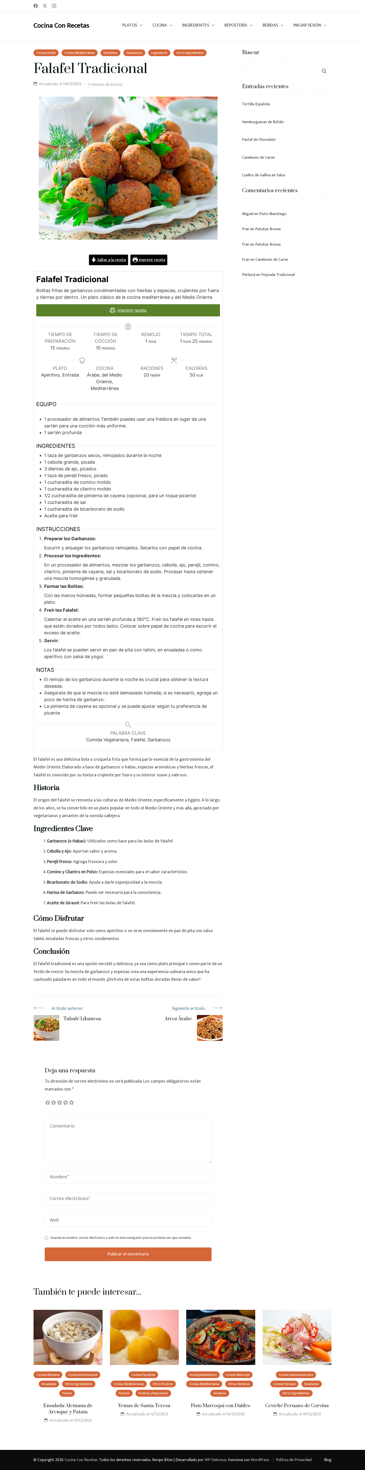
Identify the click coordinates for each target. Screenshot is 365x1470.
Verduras (219, 1393)
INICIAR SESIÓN (307, 25)
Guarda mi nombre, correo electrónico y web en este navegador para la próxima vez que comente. (120, 1238)
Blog (327, 1460)
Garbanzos (134, 53)
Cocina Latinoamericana (296, 1375)
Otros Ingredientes (190, 53)
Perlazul (248, 274)
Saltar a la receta (111, 260)
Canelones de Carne (258, 157)
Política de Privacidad (294, 1460)
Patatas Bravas (268, 229)
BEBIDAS (270, 25)
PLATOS (129, 25)
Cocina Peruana (284, 1384)
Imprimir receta (151, 260)
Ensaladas (49, 1384)
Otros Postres (163, 1384)
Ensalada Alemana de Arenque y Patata (68, 1409)
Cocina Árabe (46, 53)
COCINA (159, 25)
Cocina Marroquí (238, 1375)
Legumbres (159, 53)
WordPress (260, 1460)
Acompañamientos (203, 1375)
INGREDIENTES (195, 25)
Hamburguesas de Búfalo (263, 122)
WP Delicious (215, 1460)
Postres (124, 1393)
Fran (246, 259)
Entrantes (110, 53)
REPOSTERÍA (235, 25)
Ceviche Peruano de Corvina (297, 1406)
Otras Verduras (239, 1384)
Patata (67, 1393)
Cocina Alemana (47, 1375)
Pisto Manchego (273, 214)
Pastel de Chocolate (258, 139)
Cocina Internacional (82, 1375)
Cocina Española (143, 1375)
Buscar (250, 52)
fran (245, 229)
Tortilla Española (256, 104)
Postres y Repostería (153, 1393)
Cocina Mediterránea (80, 53)
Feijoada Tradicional (278, 274)
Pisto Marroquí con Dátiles (220, 1406)
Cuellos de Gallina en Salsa (263, 175)
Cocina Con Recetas (61, 25)
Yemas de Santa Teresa (144, 1406)
